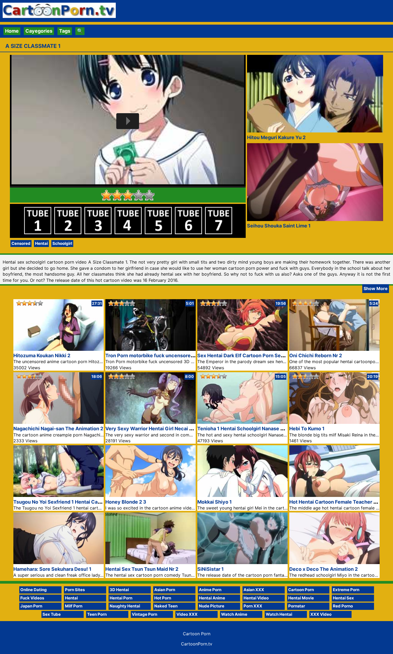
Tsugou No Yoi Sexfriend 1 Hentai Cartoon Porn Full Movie (80, 502)
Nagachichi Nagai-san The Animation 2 (58, 428)
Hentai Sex (343, 597)
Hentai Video (256, 597)
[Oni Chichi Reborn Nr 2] (334, 349)
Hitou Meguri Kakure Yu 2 (276, 137)
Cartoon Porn (301, 589)
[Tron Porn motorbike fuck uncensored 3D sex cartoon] (150, 349)
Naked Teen (166, 606)
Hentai (41, 243)
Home (12, 31)
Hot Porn (162, 597)
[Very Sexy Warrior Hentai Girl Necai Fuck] (150, 422)
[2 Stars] (117, 195)
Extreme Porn (346, 589)
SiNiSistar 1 (210, 569)
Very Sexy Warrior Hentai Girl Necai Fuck (152, 428)
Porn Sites (75, 589)
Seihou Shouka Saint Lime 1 (279, 226)
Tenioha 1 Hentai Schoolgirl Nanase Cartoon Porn (254, 428)
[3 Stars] (127, 195)
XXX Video (321, 614)
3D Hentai (119, 589)
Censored (20, 243)
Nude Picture (211, 606)
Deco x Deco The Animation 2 (323, 569)
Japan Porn (31, 606)
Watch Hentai (279, 614)
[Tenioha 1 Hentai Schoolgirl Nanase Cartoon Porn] (242, 422)
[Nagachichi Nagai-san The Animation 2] (58, 422)
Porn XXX (253, 606)
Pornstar (296, 606)
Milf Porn (73, 606)
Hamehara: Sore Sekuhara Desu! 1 (52, 569)
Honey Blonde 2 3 (125, 502)
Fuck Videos (32, 597)
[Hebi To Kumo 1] (334, 422)
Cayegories (38, 31)
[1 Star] (106, 195)
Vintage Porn (144, 614)
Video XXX (187, 614)
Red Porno (343, 606)
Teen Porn (97, 614)
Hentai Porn (121, 597)
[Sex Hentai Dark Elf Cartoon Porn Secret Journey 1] (242, 349)
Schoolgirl (62, 243)
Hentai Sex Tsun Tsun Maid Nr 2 (141, 569)
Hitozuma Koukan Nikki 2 (41, 355)
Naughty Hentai (125, 606)
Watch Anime (234, 614)
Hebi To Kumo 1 (307, 428)
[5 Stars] (149, 195)
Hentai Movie (301, 597)
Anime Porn (210, 589)
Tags (64, 31)
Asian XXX (254, 589)
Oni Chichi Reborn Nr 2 (315, 355)
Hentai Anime (212, 597)
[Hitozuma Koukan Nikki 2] (58, 349)
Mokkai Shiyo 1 (214, 502)
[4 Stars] (138, 195)
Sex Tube (52, 614)
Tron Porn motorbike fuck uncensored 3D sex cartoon (167, 355)
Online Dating (33, 589)
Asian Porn (164, 589)
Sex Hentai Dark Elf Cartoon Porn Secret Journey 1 (255, 355)
